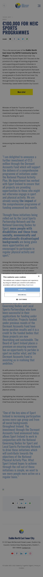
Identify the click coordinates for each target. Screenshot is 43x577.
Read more (29, 285)
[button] (21, 299)
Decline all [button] (22, 295)
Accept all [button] (22, 290)
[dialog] (21, 288)
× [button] (38, 276)
